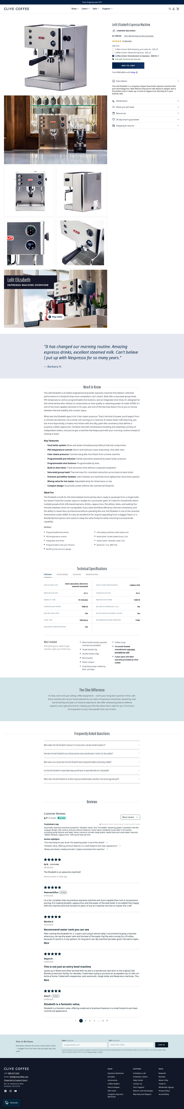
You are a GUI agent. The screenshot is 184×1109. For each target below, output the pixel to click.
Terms (100, 1052)
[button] (145, 81)
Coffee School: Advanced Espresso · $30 (132, 52)
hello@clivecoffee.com (19, 1077)
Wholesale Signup (166, 1087)
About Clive (163, 1080)
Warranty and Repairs (142, 1094)
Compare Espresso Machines (115, 1095)
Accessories (112, 1080)
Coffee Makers (114, 1084)
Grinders (111, 1077)
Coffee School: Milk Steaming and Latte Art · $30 (135, 49)
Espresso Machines (116, 1073)
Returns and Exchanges (143, 1091)
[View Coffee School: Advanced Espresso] (150, 52)
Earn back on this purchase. (139, 36)
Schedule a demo (140, 1077)
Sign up (161, 1045)
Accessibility (164, 1094)
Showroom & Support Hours (15, 1080)
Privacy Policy (92, 1052)
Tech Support (138, 1087)
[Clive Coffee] (16, 8)
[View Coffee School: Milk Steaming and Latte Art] (157, 49)
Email (68, 1040)
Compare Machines (126, 30)
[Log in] (173, 9)
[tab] (48, 575)
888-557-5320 (13, 1073)
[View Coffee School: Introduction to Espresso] (158, 56)
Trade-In (162, 1084)
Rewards (162, 1073)
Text (114, 1040)
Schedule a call (139, 1073)
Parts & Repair (114, 1087)
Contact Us (137, 1084)
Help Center (138, 1080)
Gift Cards (112, 1091)
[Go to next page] (108, 1020)
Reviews (162, 1077)
